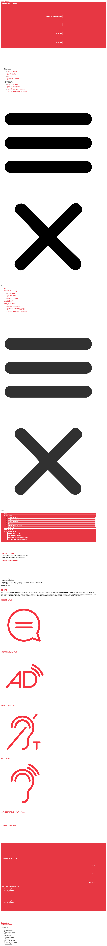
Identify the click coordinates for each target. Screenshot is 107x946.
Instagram (59, 42)
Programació (8, 81)
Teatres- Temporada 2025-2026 (16, 89)
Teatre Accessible (12, 71)
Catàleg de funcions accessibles (16, 88)
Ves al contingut (5, 923)
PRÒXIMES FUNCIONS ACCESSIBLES (12, 59)
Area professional (9, 83)
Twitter (59, 25)
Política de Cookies (9, 890)
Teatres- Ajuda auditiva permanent (17, 91)
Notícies (9, 76)
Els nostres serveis (12, 84)
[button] (48, 190)
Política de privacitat (10, 889)
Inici (5, 68)
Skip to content (5, 1)
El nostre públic (11, 73)
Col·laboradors (11, 75)
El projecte (7, 69)
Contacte (10, 80)
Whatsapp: (54, 16)
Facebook (59, 33)
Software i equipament (13, 86)
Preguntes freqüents (13, 78)
